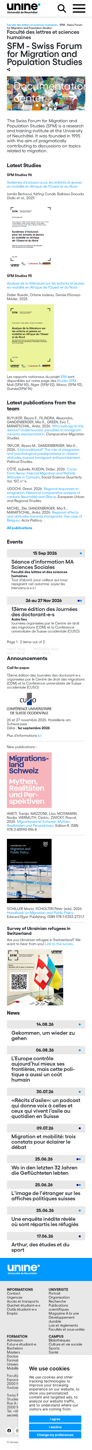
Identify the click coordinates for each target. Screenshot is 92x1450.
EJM (64, 377)
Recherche (57, 1301)
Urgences (14, 1297)
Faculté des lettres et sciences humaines (32, 24)
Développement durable (62, 1319)
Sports (54, 1348)
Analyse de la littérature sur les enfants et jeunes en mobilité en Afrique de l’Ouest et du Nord (45, 285)
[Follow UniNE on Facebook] (9, 1430)
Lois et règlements (63, 1325)
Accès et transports (23, 1301)
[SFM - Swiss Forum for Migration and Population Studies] (23, 8)
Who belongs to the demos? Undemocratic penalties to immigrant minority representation (45, 430)
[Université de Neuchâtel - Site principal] (23, 1269)
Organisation (59, 1297)
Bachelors (15, 1348)
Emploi (12, 1313)
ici (39, 735)
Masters (13, 1352)
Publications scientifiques (59, 1307)
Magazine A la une (64, 1313)
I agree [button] (55, 1419)
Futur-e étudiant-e (21, 1344)
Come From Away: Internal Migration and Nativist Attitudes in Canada (42, 473)
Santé (53, 1352)
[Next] (73, 96)
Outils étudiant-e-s (22, 1309)
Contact (13, 1293)
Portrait (55, 1293)
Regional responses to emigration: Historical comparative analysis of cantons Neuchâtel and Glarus (43, 493)
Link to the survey (59, 944)
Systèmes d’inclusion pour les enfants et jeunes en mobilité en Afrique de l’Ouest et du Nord (44, 184)
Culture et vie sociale (65, 1344)
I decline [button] (55, 1427)
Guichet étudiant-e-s (23, 1305)
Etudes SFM (66, 381)
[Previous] (19, 96)
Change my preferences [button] (55, 1435)
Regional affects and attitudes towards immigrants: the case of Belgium (44, 516)
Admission (15, 1340)
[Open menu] (79, 8)
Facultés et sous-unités (67, 1329)
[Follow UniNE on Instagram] (17, 1430)
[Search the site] (62, 8)
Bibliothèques (59, 1340)
